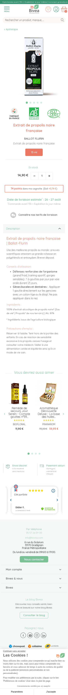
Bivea (34, 8)
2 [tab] (30, 103)
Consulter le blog (34, 615)
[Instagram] (37, 635)
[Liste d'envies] (48, 9)
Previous (6, 414)
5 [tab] (41, 103)
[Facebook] (23, 635)
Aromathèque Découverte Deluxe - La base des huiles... (49, 412)
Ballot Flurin (34, 138)
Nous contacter (34, 559)
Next (62, 414)
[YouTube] (30, 635)
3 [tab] (34, 103)
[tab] (34, 228)
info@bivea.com (34, 537)
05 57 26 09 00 (34, 532)
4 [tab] (38, 103)
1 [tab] (27, 103)
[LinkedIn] (43, 635)
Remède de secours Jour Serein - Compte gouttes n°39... (19, 412)
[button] (34, 188)
